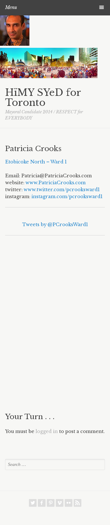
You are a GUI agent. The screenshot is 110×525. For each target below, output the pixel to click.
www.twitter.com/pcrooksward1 (62, 189)
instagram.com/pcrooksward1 (67, 196)
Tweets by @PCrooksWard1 (55, 224)
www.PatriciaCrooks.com (55, 183)
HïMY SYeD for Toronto (43, 97)
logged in (47, 431)
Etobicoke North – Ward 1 (36, 162)
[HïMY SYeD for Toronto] (14, 44)
